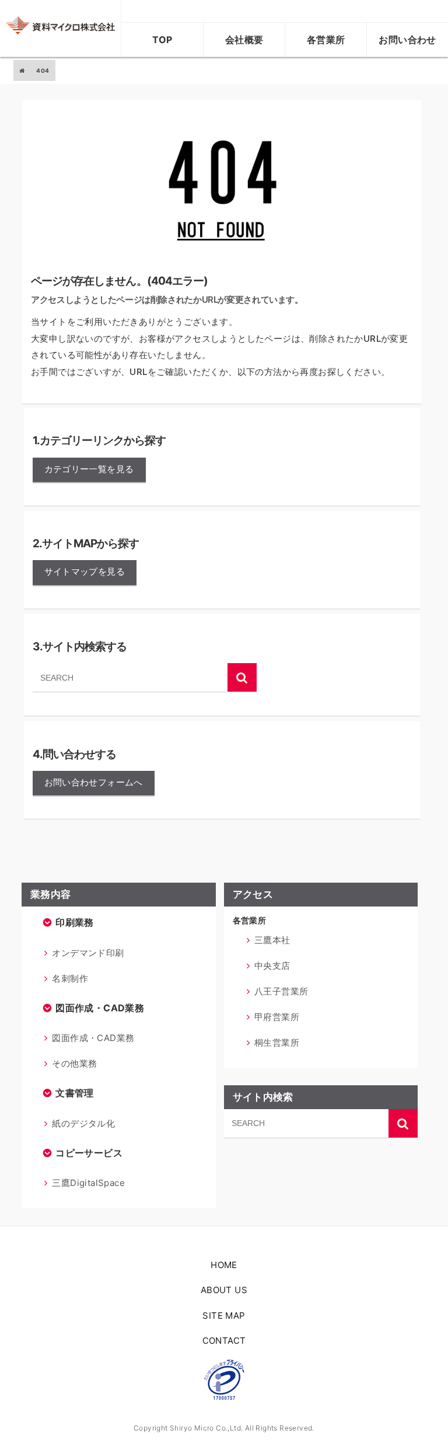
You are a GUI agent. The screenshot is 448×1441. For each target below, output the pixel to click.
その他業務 (74, 1063)
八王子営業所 (281, 991)
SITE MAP (223, 1315)
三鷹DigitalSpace (88, 1182)
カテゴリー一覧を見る (89, 469)
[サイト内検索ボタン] (242, 677)
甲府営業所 (276, 1016)
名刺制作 (70, 978)
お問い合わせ (407, 39)
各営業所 (326, 39)
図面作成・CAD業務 (93, 1037)
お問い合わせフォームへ (93, 782)
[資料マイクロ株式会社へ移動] (21, 70)
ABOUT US (224, 1289)
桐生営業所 (276, 1042)
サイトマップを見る (84, 571)
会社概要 (244, 39)
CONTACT (224, 1340)
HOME (224, 1264)
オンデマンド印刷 (88, 952)
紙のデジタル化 (83, 1123)
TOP (162, 39)
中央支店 (272, 965)
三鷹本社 (272, 940)
